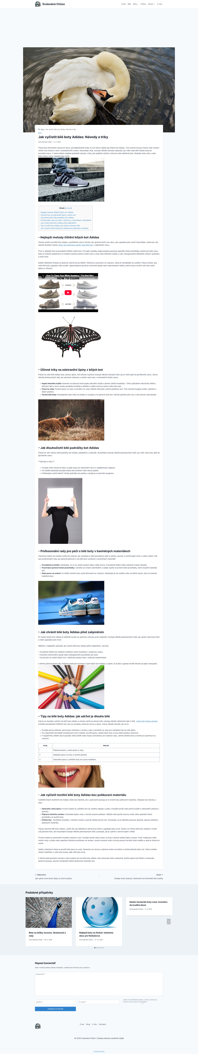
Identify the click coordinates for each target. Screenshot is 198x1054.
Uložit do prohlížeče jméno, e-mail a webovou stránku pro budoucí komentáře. (140, 1001)
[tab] (94, 947)
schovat (68, 208)
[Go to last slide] (29, 921)
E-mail (82, 1002)
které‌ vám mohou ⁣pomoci (147, 721)
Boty (40, 133)
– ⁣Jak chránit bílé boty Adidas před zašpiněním (57, 223)
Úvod (123, 4)
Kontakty (102, 1024)
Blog (88, 1024)
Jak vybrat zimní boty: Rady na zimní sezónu (53, 876)
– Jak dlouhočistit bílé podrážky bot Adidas (56, 218)
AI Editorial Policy (99, 1051)
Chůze (143, 4)
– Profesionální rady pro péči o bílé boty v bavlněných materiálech (65, 220)
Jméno (39, 1002)
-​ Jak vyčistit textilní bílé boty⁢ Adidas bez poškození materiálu (63, 228)
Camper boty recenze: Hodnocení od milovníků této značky (138, 876)
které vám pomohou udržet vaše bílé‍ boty (76, 245)
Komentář (40, 974)
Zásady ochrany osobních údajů (110, 1038)
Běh (129, 4)
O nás (159, 4)
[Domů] (39, 129)
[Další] (169, 921)
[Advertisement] (99, 23)
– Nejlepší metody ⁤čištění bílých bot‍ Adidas (56, 212)
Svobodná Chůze (46, 142)
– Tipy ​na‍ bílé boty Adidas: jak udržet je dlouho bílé (59, 226)
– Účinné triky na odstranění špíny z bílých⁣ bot (57, 215)
